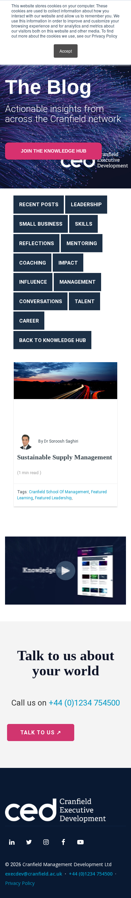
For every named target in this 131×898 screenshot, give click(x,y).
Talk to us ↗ (40, 732)
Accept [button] (65, 51)
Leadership (86, 205)
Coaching (32, 263)
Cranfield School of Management (59, 492)
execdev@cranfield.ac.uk (33, 874)
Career (29, 321)
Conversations (40, 301)
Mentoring (82, 243)
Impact (68, 263)
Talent (85, 301)
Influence (33, 282)
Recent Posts (38, 205)
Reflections (36, 243)
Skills (83, 224)
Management (77, 282)
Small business (40, 224)
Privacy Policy (20, 883)
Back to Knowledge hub (52, 340)
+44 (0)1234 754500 (84, 703)
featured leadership (53, 498)
